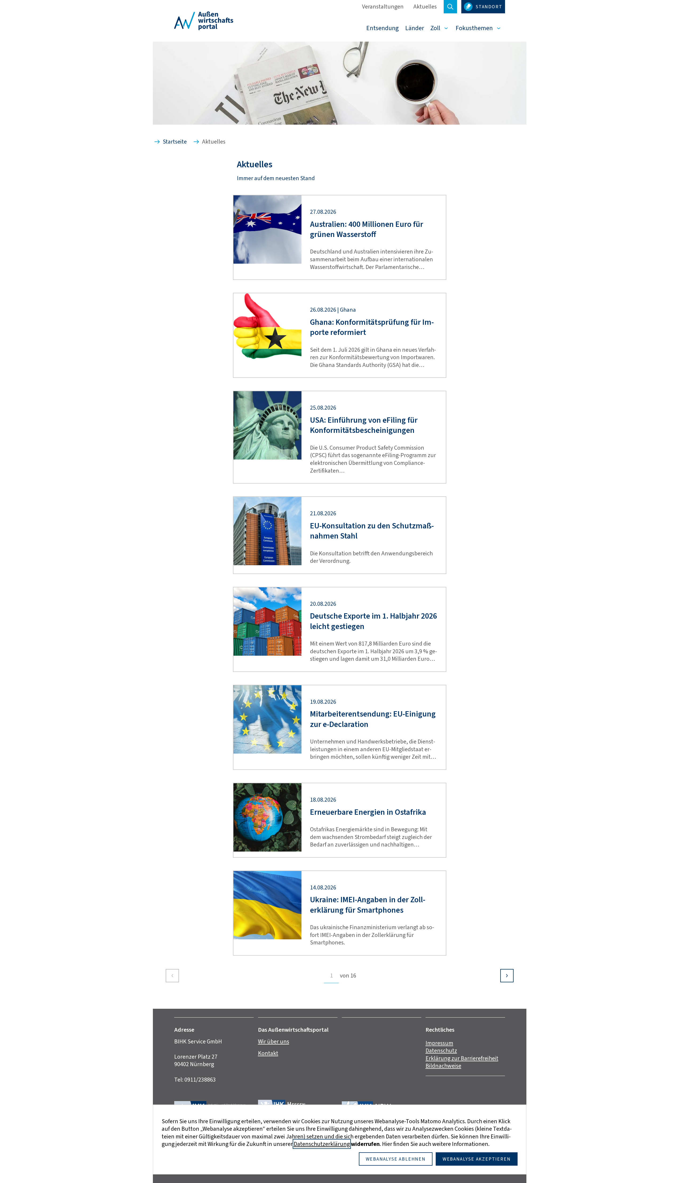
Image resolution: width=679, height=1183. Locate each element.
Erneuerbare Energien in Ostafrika (368, 812)
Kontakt (268, 1053)
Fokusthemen (474, 28)
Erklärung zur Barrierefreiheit (462, 1058)
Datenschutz (441, 1050)
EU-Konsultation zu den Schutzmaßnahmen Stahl (372, 531)
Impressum (439, 1043)
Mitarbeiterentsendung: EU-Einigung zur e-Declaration (373, 719)
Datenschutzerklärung (322, 1144)
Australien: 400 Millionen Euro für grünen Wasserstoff (366, 229)
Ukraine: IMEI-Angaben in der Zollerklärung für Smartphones (367, 905)
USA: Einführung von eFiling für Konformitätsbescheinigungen (364, 425)
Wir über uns (273, 1041)
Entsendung (382, 28)
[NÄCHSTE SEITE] (507, 975)
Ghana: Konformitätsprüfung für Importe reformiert (372, 327)
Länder (414, 28)
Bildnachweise (443, 1066)
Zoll (435, 28)
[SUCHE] (450, 6)
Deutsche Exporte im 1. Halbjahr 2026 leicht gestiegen (373, 621)
